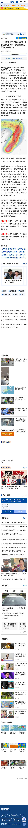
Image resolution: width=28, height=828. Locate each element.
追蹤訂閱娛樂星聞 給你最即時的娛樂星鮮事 (15, 313)
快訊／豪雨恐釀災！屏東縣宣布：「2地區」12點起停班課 (13, 750)
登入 (26, 1)
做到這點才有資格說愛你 (10, 327)
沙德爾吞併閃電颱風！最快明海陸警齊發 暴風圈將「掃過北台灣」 (4, 750)
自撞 (21, 591)
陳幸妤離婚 (21, 5)
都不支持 (7, 509)
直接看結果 (8, 511)
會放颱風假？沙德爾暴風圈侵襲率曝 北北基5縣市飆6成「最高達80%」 (4, 733)
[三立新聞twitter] (17, 815)
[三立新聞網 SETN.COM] (1, 5)
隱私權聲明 (4, 824)
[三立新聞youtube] (2, 815)
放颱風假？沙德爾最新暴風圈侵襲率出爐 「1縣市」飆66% (22, 733)
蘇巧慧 (6, 504)
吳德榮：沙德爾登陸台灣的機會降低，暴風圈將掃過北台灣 (13, 733)
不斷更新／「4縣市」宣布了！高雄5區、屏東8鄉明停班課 (22, 768)
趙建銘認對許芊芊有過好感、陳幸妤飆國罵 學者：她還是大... (13, 574)
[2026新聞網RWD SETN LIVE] (2, 2)
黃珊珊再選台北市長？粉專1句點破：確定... (15, 324)
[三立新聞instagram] (10, 815)
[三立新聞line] (14, 815)
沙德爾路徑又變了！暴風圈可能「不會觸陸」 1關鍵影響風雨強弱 (13, 768)
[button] (21, 1)
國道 (14, 591)
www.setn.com (16, 824)
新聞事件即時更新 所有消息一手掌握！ (14, 311)
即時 (5, 5)
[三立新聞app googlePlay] (18, 819)
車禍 (6, 591)
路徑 (7, 88)
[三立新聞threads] (21, 815)
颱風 (6, 67)
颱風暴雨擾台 (12, 5)
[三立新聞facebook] (6, 815)
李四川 (6, 507)
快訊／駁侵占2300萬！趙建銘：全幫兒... (14, 316)
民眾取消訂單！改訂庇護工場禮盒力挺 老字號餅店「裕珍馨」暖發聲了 (4, 768)
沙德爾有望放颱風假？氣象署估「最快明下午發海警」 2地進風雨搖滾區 (22, 750)
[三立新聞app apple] (6, 819)
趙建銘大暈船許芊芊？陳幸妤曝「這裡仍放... (14, 320)
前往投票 (20, 511)
